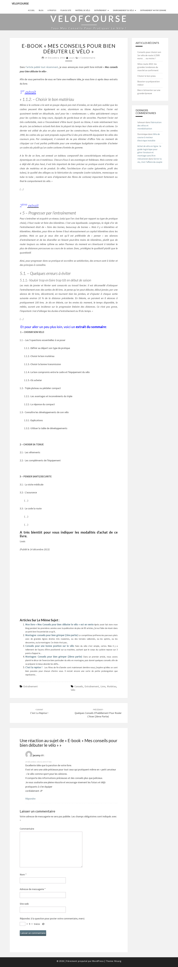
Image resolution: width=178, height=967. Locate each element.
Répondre (30, 798)
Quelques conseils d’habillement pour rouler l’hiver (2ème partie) (98, 713)
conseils (78, 686)
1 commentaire (86, 58)
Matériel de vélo (82, 10)
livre (102, 686)
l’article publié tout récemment (42, 67)
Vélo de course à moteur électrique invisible (148, 137)
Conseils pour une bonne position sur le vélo (50, 645)
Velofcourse (20, 3)
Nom (23, 874)
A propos (52, 10)
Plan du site (65, 10)
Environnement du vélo (123, 10)
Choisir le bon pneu (146, 75)
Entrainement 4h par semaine (153, 10)
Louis (72, 58)
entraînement (92, 686)
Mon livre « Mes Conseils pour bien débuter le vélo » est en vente (59, 624)
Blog (41, 10)
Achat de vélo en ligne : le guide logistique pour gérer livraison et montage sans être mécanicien (149, 152)
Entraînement (100, 10)
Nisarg (117, 961)
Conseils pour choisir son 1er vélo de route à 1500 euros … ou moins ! (149, 55)
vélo (73, 689)
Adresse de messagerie (33, 889)
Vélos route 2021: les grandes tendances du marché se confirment (148, 67)
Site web (24, 903)
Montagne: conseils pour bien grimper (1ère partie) (51, 635)
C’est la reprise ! (34, 667)
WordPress (98, 961)
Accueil (31, 10)
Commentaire (27, 828)
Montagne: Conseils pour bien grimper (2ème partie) (54, 656)
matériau (111, 686)
